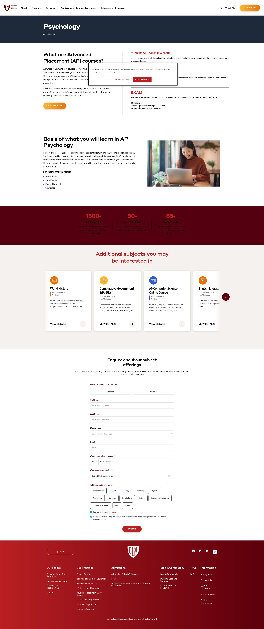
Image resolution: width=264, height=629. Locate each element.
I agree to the (105, 512)
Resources (120, 8)
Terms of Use (207, 580)
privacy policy (111, 512)
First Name (94, 400)
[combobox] (92, 476)
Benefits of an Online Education (91, 579)
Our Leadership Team (57, 581)
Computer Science (100, 505)
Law (116, 505)
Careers (50, 592)
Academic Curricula (85, 609)
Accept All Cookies (142, 79)
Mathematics (98, 490)
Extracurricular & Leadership (168, 587)
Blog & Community (169, 574)
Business (112, 498)
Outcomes (106, 8)
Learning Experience (86, 8)
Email (92, 442)
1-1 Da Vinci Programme (88, 600)
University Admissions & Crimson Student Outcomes (130, 584)
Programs (36, 8)
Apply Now (249, 8)
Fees (113, 579)
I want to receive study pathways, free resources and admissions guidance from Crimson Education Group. (129, 518)
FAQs (192, 574)
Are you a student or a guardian (103, 384)
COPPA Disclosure (205, 587)
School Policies (208, 594)
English (113, 490)
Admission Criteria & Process (124, 574)
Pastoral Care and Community (168, 580)
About (24, 8)
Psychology (127, 498)
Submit (132, 529)
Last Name (94, 414)
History (142, 498)
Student (110, 392)
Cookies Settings (122, 79)
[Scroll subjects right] (226, 297)
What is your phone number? (102, 456)
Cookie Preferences (206, 601)
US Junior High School (87, 604)
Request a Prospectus (87, 583)
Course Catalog (84, 574)
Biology (126, 490)
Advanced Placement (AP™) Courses (89, 594)
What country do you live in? (102, 470)
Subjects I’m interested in (101, 485)
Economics (97, 498)
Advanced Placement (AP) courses (59, 68)
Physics (154, 490)
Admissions (66, 8)
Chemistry (140, 490)
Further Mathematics (160, 498)
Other (127, 505)
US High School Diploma (88, 588)
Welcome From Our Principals (56, 575)
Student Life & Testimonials (53, 587)
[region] (133, 74)
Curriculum (51, 8)
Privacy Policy (207, 574)
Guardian (153, 392)
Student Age (95, 428)
